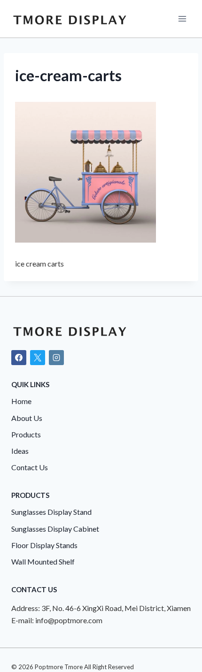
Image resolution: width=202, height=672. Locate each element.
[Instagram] (56, 357)
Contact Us (29, 467)
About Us (26, 417)
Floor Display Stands (44, 545)
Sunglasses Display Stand (51, 511)
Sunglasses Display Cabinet (55, 528)
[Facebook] (18, 357)
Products (26, 434)
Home (21, 401)
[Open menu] (182, 18)
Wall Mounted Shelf (43, 561)
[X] (37, 357)
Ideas (20, 450)
